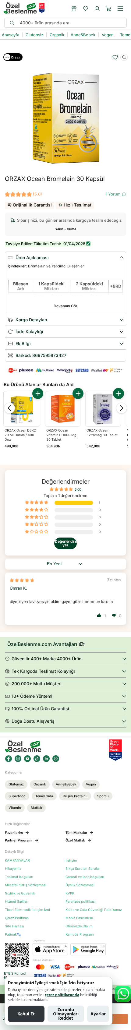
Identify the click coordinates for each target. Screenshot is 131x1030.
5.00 (78, 490)
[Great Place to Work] (42, 8)
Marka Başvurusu (79, 918)
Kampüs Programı (80, 935)
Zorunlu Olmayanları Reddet (66, 1014)
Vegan (91, 784)
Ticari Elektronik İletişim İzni (27, 910)
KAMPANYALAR (17, 860)
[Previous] (9, 408)
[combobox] (70, 22)
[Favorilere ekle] (115, 57)
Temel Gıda (44, 796)
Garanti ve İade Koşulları (85, 877)
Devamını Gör (65, 306)
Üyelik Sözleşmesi (80, 885)
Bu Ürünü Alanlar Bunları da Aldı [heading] (39, 384)
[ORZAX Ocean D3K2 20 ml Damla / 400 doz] (22, 409)
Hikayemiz (13, 869)
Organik (40, 784)
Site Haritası (14, 926)
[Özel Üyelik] (74, 8)
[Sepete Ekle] (37, 393)
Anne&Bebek (66, 784)
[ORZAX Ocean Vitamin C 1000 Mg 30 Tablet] (62, 408)
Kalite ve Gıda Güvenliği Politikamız (94, 910)
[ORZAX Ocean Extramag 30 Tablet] (103, 408)
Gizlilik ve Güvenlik (20, 893)
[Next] (121, 408)
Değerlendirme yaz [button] (65, 543)
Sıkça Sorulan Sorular (83, 869)
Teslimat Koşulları (19, 877)
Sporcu (103, 796)
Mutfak (36, 808)
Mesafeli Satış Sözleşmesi (25, 885)
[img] (22, 580)
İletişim (71, 860)
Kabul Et (26, 1014)
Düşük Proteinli (75, 796)
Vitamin (15, 808)
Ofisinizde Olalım (79, 926)
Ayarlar (98, 1014)
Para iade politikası (81, 902)
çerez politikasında (62, 994)
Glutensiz (16, 784)
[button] (108, 8)
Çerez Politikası (17, 918)
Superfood (17, 796)
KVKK (70, 893)
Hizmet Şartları (16, 902)
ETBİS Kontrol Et (15, 975)
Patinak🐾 (13, 935)
